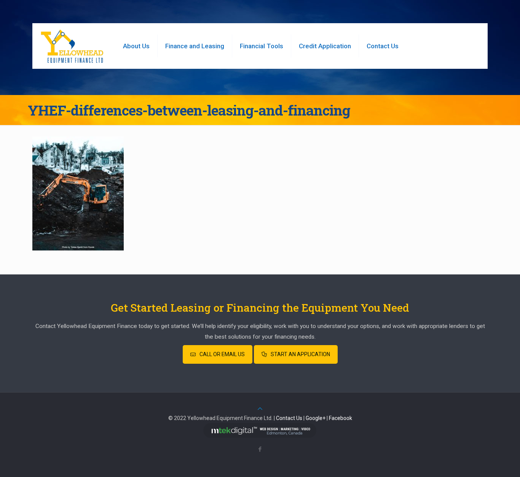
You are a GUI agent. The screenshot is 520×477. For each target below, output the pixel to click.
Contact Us (289, 418)
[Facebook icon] (260, 449)
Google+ (315, 418)
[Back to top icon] (260, 409)
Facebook (340, 418)
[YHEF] (72, 46)
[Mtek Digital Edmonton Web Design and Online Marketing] (260, 436)
